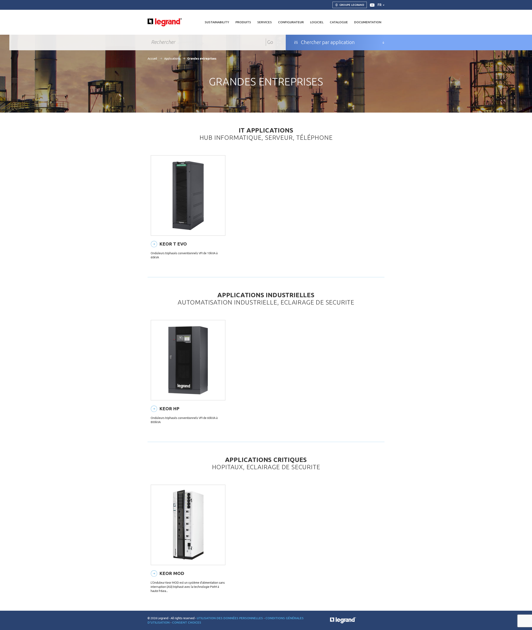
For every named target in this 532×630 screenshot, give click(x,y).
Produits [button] (243, 22)
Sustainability (217, 22)
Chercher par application (327, 42)
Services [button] (264, 22)
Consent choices (186, 622)
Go (270, 42)
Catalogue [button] (339, 22)
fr (380, 5)
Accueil (152, 58)
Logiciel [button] (317, 22)
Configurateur (291, 22)
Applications (172, 58)
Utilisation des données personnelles (230, 618)
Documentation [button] (367, 22)
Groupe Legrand (351, 4)
